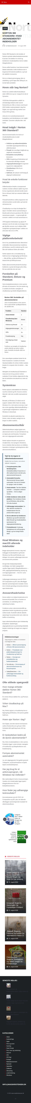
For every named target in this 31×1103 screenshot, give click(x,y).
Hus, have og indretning (13, 1050)
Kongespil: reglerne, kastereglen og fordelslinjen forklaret (15, 905)
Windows (9, 1075)
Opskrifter (9, 1066)
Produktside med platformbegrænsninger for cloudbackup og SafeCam (14, 652)
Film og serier (10, 1043)
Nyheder (8, 1064)
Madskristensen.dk (12, 45)
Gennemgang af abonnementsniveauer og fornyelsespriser (16, 666)
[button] (28, 2)
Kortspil (8, 1059)
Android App (10, 1039)
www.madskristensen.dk (17, 1093)
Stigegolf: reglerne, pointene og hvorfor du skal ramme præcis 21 (15, 933)
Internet (8, 1052)
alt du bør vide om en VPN (10, 230)
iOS (7, 1055)
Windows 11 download (9, 412)
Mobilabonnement (11, 1061)
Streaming (9, 1070)
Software (9, 1068)
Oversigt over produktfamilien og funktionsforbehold (13, 659)
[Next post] (26, 837)
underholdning (10, 1073)
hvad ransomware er (21, 217)
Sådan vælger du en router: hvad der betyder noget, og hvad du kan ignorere (17, 1003)
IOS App (8, 1057)
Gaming (8, 1046)
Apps (5, 28)
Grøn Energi (10, 1048)
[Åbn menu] (16, 1099)
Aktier (8, 1037)
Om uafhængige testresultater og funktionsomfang (15, 673)
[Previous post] (4, 819)
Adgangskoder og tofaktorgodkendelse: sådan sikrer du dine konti (17, 991)
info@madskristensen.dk (14, 1084)
